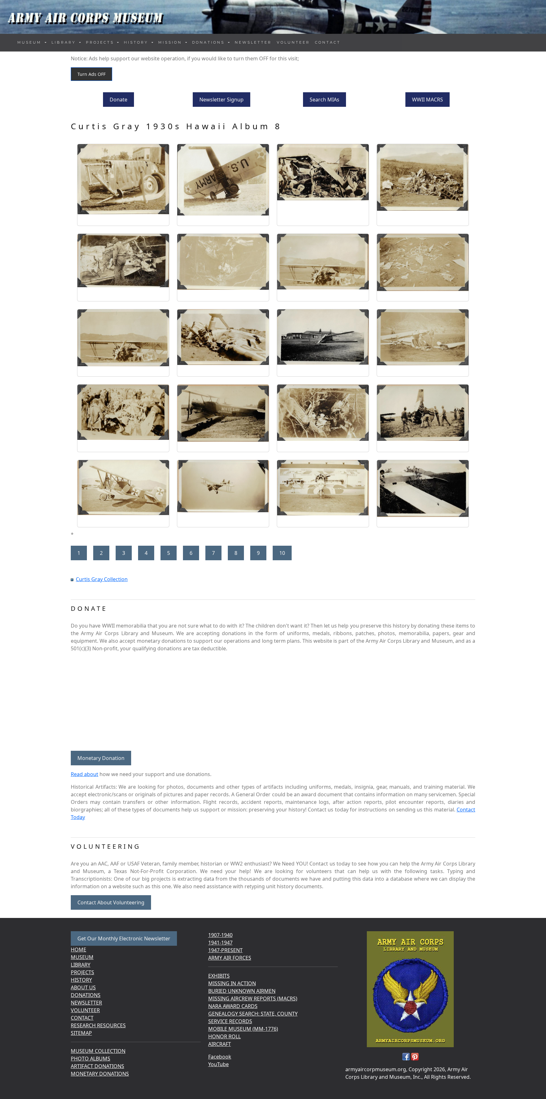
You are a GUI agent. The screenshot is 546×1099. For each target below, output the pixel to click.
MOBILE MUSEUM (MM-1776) (243, 1028)
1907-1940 (220, 935)
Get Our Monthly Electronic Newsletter (123, 938)
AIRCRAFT (219, 1044)
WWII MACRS (427, 99)
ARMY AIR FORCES (229, 957)
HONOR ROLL (224, 1036)
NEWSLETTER (253, 42)
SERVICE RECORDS (230, 1021)
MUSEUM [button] (30, 42)
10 (282, 553)
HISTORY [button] (137, 42)
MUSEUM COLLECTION (98, 1050)
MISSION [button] (171, 42)
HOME (78, 949)
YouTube (218, 1064)
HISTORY (81, 979)
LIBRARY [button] (65, 42)
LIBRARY (80, 964)
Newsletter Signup (221, 99)
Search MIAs (324, 99)
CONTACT (328, 42)
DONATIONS (85, 995)
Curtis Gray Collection (102, 579)
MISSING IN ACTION (232, 983)
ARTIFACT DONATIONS (97, 1066)
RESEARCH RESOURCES (98, 1025)
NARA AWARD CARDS (233, 1006)
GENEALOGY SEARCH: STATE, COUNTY (253, 1013)
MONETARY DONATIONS (100, 1073)
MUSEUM (82, 957)
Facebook (219, 1056)
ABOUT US (83, 987)
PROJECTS (82, 972)
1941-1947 (220, 942)
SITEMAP (81, 1032)
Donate (118, 99)
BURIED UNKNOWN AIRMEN (242, 990)
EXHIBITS (219, 975)
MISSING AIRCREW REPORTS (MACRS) (252, 998)
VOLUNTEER (293, 42)
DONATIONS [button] (209, 42)
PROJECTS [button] (101, 42)
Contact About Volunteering (110, 902)
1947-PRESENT (225, 950)
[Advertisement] (273, 701)
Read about (84, 774)
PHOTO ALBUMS (90, 1058)
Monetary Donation (100, 758)
